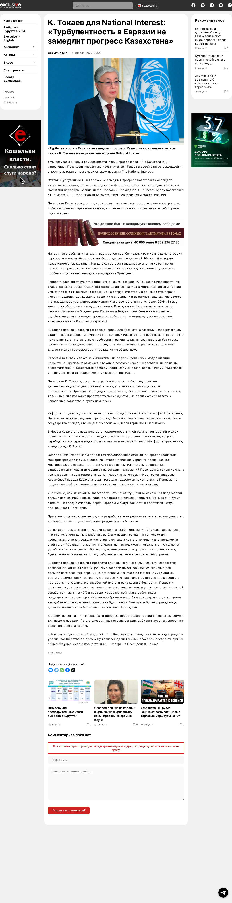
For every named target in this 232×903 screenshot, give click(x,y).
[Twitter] (73, 670)
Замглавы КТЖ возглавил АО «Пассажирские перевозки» (206, 81)
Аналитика (11, 47)
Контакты (9, 97)
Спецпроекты (14, 70)
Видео (8, 62)
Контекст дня (13, 20)
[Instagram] (202, 6)
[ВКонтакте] (50, 670)
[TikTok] (230, 6)
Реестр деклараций (13, 78)
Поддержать (149, 5)
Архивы (9, 54)
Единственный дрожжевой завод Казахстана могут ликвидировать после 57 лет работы (210, 36)
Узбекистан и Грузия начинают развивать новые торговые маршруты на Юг (160, 712)
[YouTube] (221, 6)
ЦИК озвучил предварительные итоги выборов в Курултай (65, 712)
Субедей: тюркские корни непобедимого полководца (210, 59)
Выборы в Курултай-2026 (15, 29)
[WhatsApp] (62, 670)
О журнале (10, 102)
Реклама (9, 91)
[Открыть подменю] (34, 47)
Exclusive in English (12, 38)
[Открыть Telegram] (223, 893)
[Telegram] (212, 6)
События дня (57, 53)
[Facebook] (193, 6)
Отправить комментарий (68, 810)
